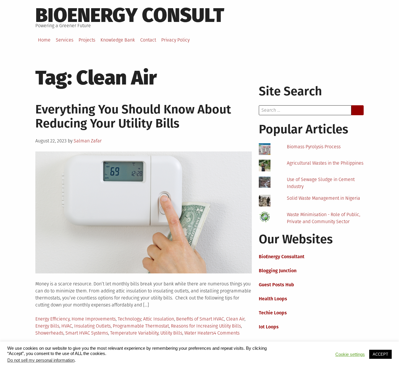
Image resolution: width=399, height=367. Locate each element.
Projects (87, 40)
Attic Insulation (158, 319)
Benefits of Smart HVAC (200, 319)
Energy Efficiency (52, 319)
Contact (148, 40)
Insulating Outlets (92, 326)
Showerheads (49, 333)
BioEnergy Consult (129, 15)
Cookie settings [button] (350, 354)
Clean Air (235, 319)
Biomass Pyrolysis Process (314, 146)
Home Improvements (94, 319)
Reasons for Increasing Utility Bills (206, 326)
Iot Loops (269, 327)
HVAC (66, 326)
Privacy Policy (175, 40)
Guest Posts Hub (276, 284)
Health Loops (273, 298)
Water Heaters (199, 333)
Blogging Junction (277, 270)
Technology (129, 319)
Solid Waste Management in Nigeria (323, 198)
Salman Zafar (88, 141)
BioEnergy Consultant (281, 256)
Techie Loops (273, 313)
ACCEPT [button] (380, 354)
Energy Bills (47, 326)
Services (64, 40)
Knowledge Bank (117, 40)
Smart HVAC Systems (86, 333)
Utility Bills (171, 333)
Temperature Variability (134, 333)
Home (44, 40)
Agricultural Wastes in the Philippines (325, 163)
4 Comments (227, 333)
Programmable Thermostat (141, 326)
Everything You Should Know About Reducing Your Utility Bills (133, 116)
